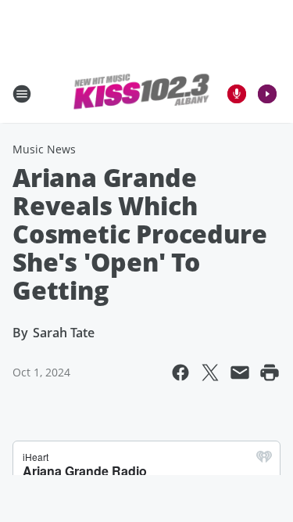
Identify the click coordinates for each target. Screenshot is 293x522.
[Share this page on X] (210, 372)
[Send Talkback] (236, 94)
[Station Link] (141, 93)
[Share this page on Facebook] (180, 372)
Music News (44, 149)
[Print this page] (269, 372)
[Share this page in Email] (240, 372)
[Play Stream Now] (267, 94)
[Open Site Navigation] (22, 94)
